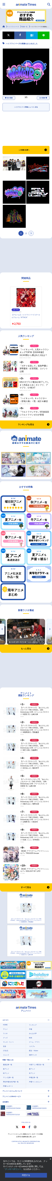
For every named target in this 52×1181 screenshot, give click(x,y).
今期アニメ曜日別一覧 (36, 1065)
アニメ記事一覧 (8, 1077)
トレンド (6, 1055)
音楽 (4, 1046)
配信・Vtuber (33, 1051)
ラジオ (5, 1033)
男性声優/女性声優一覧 (11, 1082)
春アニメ (6, 1069)
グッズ (5, 1038)
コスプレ (32, 1046)
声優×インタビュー (35, 1082)
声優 (30, 1029)
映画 (30, 1038)
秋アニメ (6, 1073)
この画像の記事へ (24, 150)
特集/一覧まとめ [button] (8, 1060)
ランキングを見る (26, 424)
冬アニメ (32, 1073)
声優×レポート (8, 1086)
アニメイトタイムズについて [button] (12, 1091)
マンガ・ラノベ (8, 1042)
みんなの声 (33, 1033)
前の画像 (10, 98)
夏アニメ (32, 1069)
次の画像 (42, 98)
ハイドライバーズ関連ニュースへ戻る (26, 107)
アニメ (5, 1029)
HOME (5, 1025)
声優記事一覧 (33, 1077)
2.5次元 (5, 1051)
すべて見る (26, 887)
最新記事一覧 (7, 1065)
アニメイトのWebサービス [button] (12, 1096)
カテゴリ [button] (6, 1020)
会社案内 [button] (6, 1102)
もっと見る (26, 648)
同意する (26, 1175)
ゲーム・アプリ (34, 1042)
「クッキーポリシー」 (13, 1169)
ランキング (33, 1025)
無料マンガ (33, 1055)
